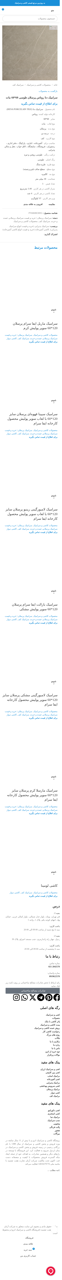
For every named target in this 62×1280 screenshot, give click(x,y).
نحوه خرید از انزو (53, 1052)
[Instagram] (16, 997)
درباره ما (57, 1045)
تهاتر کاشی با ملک (53, 1021)
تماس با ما (56, 1048)
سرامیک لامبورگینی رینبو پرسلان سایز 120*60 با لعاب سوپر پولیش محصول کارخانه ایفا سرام (31, 513)
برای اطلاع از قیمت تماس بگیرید (39, 103)
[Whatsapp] (24, 997)
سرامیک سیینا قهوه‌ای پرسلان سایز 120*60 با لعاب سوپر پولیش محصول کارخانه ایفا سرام (32, 418)
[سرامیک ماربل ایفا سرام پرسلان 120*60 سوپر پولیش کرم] (29, 280)
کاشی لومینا (49, 885)
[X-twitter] (32, 997)
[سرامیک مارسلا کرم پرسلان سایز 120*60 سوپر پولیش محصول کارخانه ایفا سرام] (29, 747)
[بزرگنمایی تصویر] (54, 1229)
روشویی (57, 1124)
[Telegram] (41, 997)
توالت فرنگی (55, 1127)
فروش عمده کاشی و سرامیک (47, 1028)
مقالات (58, 1038)
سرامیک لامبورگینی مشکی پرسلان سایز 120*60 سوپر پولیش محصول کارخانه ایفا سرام (30, 699)
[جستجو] (5, 19)
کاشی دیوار (12, 338)
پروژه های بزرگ (53, 1035)
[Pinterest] (49, 997)
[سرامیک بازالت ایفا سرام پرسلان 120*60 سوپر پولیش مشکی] (29, 561)
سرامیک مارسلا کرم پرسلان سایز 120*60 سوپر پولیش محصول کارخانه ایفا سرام (32, 795)
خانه (55, 85)
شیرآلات (57, 1134)
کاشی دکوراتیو (54, 1110)
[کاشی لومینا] (29, 842)
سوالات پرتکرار (54, 1055)
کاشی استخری (54, 1114)
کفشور (58, 1130)
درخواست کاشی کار (52, 1031)
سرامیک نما (55, 1117)
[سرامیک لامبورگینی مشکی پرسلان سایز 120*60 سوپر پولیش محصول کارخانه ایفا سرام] (29, 652)
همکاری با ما (55, 1041)
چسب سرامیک (54, 1120)
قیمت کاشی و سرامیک (50, 1025)
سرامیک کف (18, 85)
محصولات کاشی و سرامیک (39, 85)
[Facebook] (57, 997)
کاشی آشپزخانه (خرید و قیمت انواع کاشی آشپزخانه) (26, 229)
